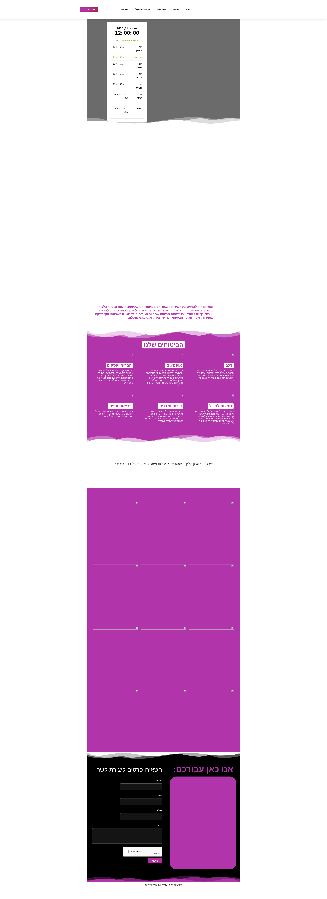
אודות (176, 9)
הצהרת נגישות (152, 885)
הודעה (159, 825)
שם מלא (158, 780)
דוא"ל (159, 810)
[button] (90, 470)
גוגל (109, 9)
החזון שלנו (161, 9)
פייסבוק (115, 9)
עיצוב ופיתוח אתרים (172, 885)
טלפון (159, 795)
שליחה (155, 860)
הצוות (124, 9)
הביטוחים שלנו (142, 9)
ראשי (188, 9)
